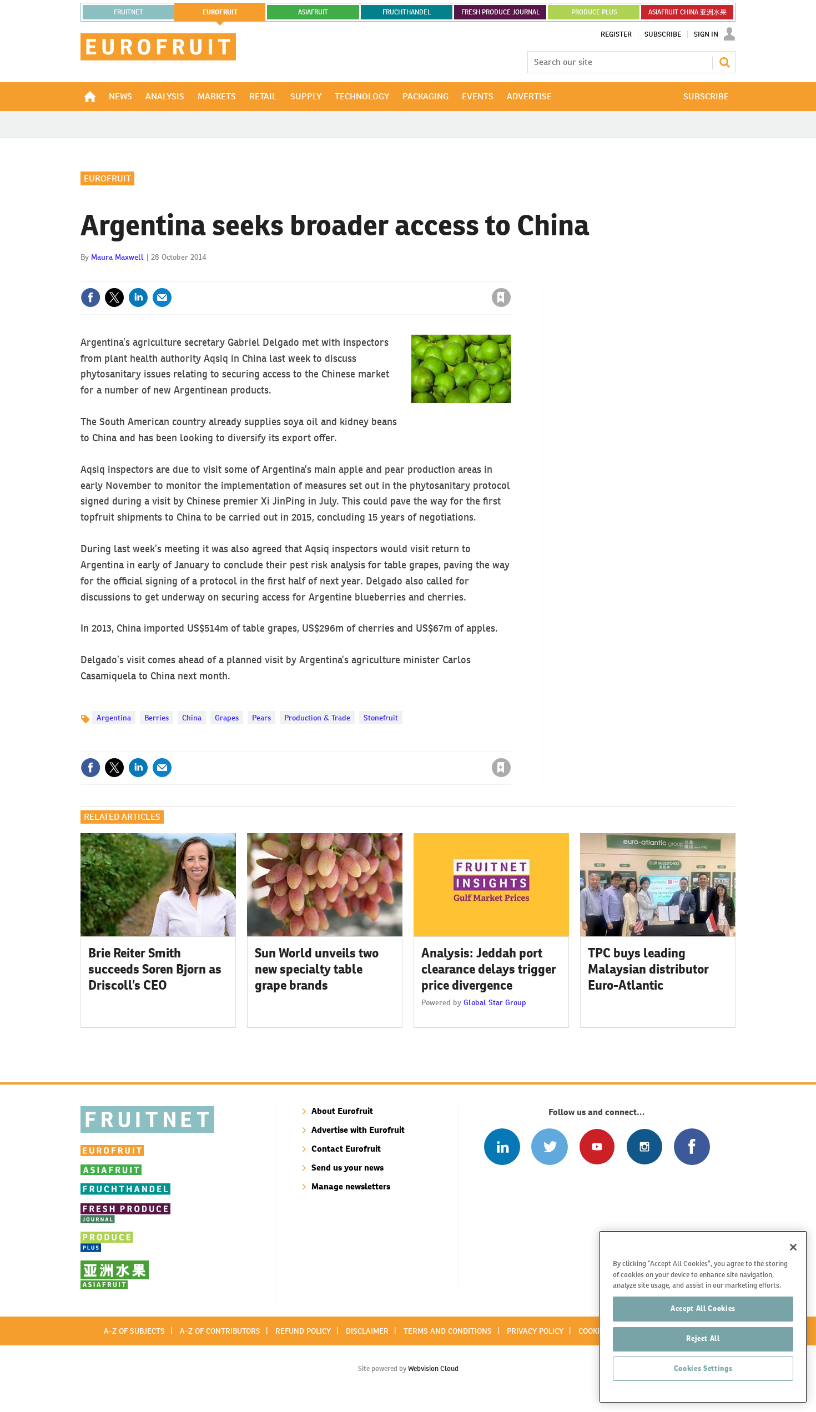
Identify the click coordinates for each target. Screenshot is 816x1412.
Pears (261, 718)
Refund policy (303, 1331)
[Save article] (501, 297)
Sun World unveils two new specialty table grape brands (317, 969)
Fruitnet (128, 12)
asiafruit (313, 12)
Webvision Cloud (433, 1368)
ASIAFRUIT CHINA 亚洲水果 (687, 12)
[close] (510, 275)
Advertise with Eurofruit (358, 1130)
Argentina (114, 718)
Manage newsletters (350, 1186)
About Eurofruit (342, 1111)
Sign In (706, 34)
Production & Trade (317, 718)
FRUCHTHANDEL (406, 12)
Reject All (703, 1338)
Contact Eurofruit (346, 1148)
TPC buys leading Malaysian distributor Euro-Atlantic (648, 969)
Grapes (227, 718)
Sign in (369, 275)
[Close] (793, 1247)
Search (724, 62)
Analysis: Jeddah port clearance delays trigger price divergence (488, 969)
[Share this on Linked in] (138, 297)
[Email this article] (162, 297)
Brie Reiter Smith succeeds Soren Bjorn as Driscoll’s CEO (154, 969)
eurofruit (220, 12)
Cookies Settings (703, 1368)
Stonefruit (381, 718)
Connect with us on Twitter (549, 1146)
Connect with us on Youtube (597, 1146)
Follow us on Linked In (502, 1146)
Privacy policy (535, 1331)
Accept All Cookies (703, 1308)
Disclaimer (367, 1331)
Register (616, 34)
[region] (703, 1317)
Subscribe (662, 34)
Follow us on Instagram (644, 1146)
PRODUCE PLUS (594, 12)
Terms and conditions (448, 1331)
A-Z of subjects (134, 1331)
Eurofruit (107, 178)
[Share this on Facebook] (90, 297)
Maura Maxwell (117, 257)
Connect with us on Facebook (692, 1146)
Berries (156, 718)
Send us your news (347, 1167)
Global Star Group (495, 1002)
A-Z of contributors (220, 1331)
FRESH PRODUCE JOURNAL (500, 12)
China (192, 718)
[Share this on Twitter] (114, 297)
